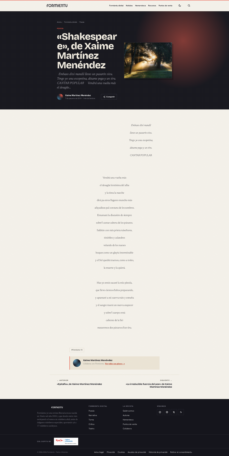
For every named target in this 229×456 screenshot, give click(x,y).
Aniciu (59, 22)
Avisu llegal (99, 452)
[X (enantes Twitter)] (174, 412)
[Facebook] (160, 412)
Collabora (127, 428)
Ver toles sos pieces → (115, 364)
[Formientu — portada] (57, 5)
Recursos (152, 5)
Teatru (91, 428)
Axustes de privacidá (137, 452)
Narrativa (93, 415)
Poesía (82, 22)
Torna (91, 419)
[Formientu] (60, 407)
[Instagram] (167, 412)
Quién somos (128, 410)
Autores (126, 415)
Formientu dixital (116, 5)
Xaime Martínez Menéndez (78, 95)
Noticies (129, 5)
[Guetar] (189, 5)
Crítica (91, 424)
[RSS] (181, 412)
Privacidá (111, 452)
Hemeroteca (140, 5)
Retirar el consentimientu (181, 452)
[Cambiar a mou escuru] (180, 5)
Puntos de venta (165, 5)
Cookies (121, 452)
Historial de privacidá (158, 452)
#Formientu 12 (76, 350)
